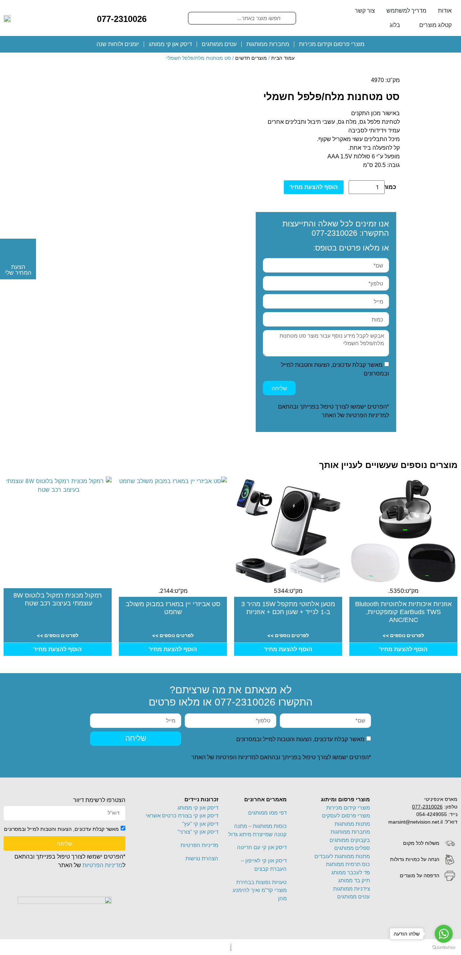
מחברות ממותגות (267, 44)
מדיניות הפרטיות (366, 415)
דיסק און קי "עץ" (200, 824)
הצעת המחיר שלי (18, 270)
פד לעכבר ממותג (350, 872)
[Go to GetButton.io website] (443, 947)
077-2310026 (122, 19)
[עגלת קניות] (158, 18)
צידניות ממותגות (351, 889)
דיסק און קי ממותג (170, 44)
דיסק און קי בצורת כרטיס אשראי (182, 815)
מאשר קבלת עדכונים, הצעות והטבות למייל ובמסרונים (300, 739)
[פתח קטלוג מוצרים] (414, 25)
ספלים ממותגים (352, 848)
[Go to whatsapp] (444, 934)
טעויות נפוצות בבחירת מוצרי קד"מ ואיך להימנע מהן (260, 890)
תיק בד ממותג (354, 880)
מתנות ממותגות (352, 824)
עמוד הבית (283, 58)
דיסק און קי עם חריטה (262, 847)
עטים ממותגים (219, 44)
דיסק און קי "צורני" (198, 832)
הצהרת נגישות (201, 858)
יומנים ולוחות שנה (118, 44)
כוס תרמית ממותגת (348, 864)
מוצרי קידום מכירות (348, 808)
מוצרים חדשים (251, 58)
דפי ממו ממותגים (267, 813)
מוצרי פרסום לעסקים (346, 815)
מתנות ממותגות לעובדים (342, 856)
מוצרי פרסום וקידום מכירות (331, 44)
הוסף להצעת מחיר (314, 187)
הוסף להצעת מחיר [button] (403, 649)
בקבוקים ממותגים (350, 840)
